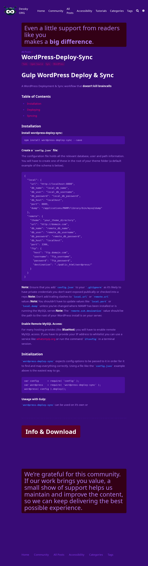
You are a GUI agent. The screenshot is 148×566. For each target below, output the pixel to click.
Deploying (33, 109)
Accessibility (84, 11)
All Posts (70, 11)
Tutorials (101, 11)
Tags (130, 11)
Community (55, 11)
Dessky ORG (23, 11)
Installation (34, 103)
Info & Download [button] (51, 431)
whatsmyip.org (45, 339)
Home (41, 11)
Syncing (32, 115)
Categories (117, 11)
